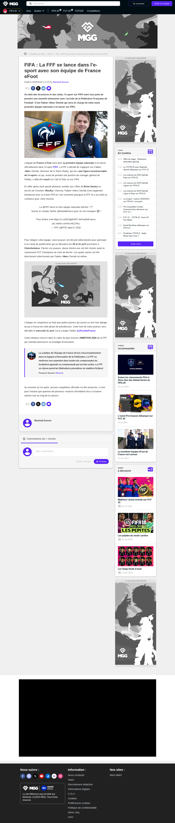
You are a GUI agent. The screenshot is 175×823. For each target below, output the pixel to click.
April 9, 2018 (74, 227)
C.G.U (71, 793)
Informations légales (79, 789)
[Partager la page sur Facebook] (33, 88)
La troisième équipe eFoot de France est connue (133, 453)
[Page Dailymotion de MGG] (47, 776)
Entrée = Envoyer (83, 461)
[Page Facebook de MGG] (22, 776)
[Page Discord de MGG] (29, 776)
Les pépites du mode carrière (133, 535)
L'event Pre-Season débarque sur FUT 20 (135, 417)
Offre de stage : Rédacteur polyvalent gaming (134, 160)
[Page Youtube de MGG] (41, 776)
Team (71, 779)
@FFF (46, 207)
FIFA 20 (50, 54)
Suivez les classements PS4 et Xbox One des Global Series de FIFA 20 (134, 380)
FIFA (55, 167)
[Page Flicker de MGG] (54, 776)
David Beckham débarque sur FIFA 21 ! (136, 226)
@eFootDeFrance (86, 330)
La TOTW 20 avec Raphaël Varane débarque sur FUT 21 (136, 168)
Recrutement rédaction (80, 784)
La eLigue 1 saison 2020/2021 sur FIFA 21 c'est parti (136, 200)
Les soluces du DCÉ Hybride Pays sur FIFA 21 (135, 176)
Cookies (72, 798)
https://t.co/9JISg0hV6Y (66, 219)
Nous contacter (76, 775)
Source (59, 373)
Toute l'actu (136, 244)
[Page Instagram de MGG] (60, 776)
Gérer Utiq (73, 812)
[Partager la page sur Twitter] (38, 88)
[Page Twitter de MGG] (35, 776)
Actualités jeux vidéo (37, 54)
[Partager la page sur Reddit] (43, 88)
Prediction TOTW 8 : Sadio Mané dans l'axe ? (134, 234)
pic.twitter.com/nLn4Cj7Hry (66, 223)
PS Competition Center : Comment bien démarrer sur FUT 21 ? (135, 209)
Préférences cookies (79, 803)
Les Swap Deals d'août (130, 569)
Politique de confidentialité (82, 807)
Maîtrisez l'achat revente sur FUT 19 (135, 501)
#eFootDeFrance (87, 219)
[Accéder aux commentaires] (48, 88)
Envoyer (103, 461)
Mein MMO (116, 775)
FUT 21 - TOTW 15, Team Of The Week (135, 218)
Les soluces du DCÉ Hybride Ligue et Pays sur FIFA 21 (135, 192)
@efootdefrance (65, 211)
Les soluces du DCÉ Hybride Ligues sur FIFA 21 (135, 184)
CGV (70, 817)
